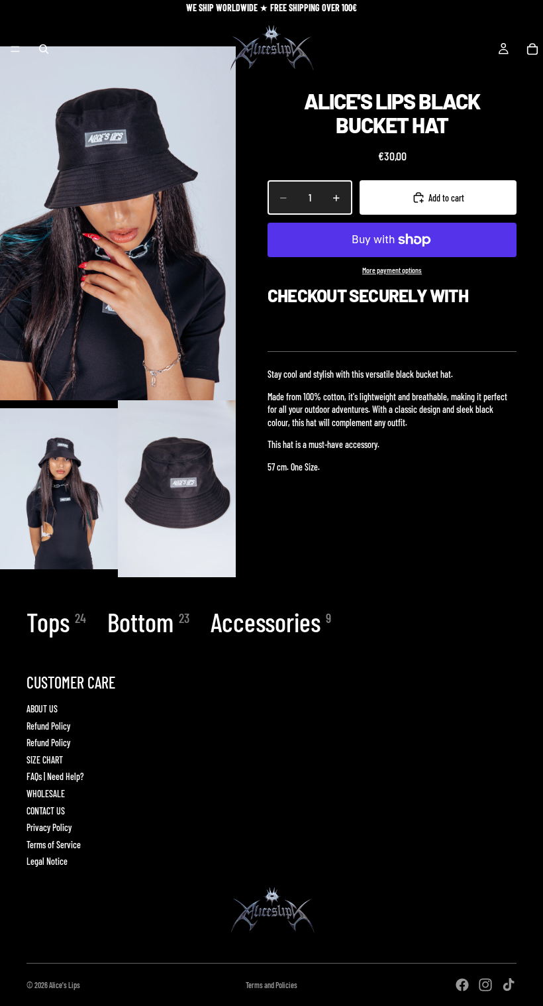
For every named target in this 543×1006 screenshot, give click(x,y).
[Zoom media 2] (59, 488)
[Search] (43, 49)
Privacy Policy (49, 827)
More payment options (392, 269)
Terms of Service (53, 844)
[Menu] (15, 49)
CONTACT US (45, 810)
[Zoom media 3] (177, 488)
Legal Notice (47, 861)
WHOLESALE (45, 793)
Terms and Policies (271, 984)
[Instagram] (485, 985)
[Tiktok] (509, 985)
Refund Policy (48, 726)
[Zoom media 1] (118, 223)
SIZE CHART (44, 759)
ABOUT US (42, 708)
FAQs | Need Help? (55, 776)
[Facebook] (462, 985)
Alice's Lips (64, 984)
